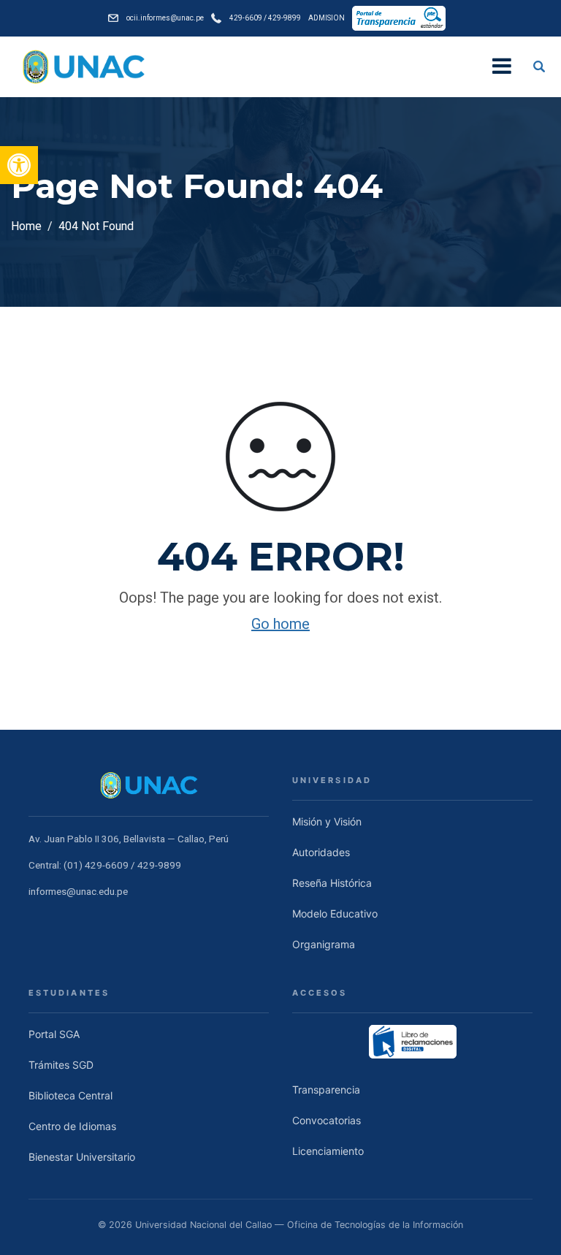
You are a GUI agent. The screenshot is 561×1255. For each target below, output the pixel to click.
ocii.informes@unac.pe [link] (165, 18)
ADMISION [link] (326, 18)
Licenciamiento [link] (328, 1151)
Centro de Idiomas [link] (72, 1126)
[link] (19, 165)
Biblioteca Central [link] (70, 1095)
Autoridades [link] (321, 852)
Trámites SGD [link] (61, 1064)
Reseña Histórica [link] (332, 883)
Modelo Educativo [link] (335, 913)
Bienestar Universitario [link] (81, 1157)
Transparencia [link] (326, 1089)
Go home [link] (280, 624)
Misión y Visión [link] (327, 821)
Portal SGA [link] (54, 1034)
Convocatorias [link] (326, 1120)
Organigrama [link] (323, 944)
